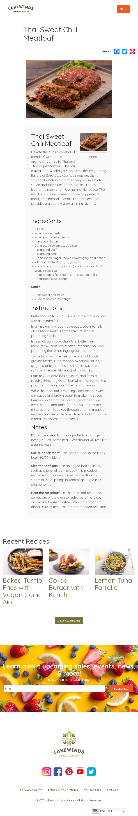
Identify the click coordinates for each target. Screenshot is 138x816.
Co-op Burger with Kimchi (66, 587)
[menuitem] (31, 790)
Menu (123, 9)
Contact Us (92, 790)
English (106, 811)
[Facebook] (116, 52)
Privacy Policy (31, 790)
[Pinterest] (132, 52)
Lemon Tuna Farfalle (113, 584)
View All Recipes (69, 620)
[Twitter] (124, 52)
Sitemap (112, 790)
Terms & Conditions (63, 790)
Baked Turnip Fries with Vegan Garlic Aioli (22, 591)
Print (93, 156)
